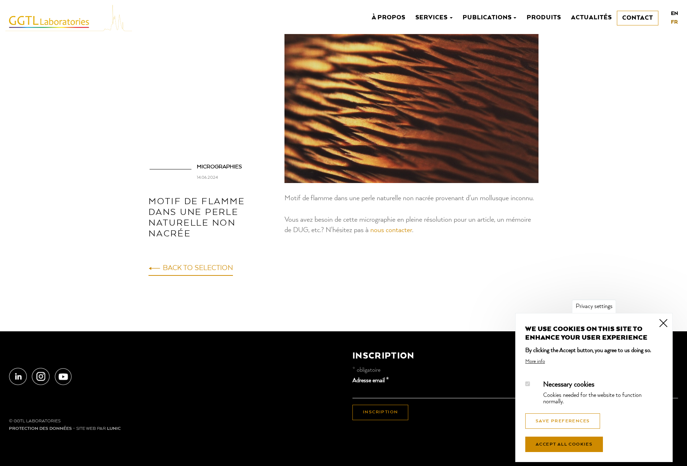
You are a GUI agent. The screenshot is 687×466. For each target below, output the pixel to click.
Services (432, 17)
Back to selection (198, 268)
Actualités (591, 17)
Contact (637, 18)
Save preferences (563, 421)
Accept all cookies (564, 444)
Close (663, 322)
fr (674, 22)
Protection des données (40, 428)
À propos (388, 17)
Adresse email (370, 381)
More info (535, 361)
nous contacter (391, 230)
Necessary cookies (568, 385)
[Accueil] (71, 18)
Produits (544, 17)
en (674, 13)
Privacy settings (594, 306)
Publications (488, 17)
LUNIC (114, 428)
